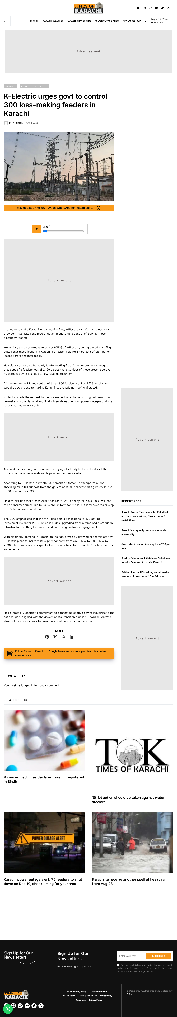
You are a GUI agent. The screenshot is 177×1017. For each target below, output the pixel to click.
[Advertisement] (94, 992)
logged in (27, 685)
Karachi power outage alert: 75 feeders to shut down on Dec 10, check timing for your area (43, 881)
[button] (5, 7)
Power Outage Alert (34, 86)
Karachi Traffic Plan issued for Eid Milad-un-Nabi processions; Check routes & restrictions (145, 516)
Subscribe (157, 956)
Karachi (10, 86)
